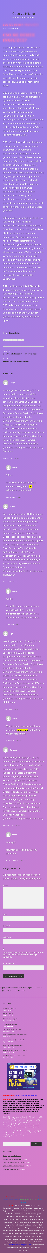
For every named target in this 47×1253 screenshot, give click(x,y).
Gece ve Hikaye (23, 14)
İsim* (5, 914)
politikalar (7, 340)
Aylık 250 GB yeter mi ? (10, 1008)
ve (14, 340)
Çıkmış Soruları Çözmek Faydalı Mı (13, 1162)
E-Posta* (6, 926)
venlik (21, 340)
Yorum (5, 885)
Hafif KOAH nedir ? (8, 1013)
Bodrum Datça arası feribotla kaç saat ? (15, 1050)
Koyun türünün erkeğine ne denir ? (13, 1040)
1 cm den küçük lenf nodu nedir (16, 361)
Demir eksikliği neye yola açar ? (12, 1029)
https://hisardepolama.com (11, 987)
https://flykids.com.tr (8, 990)
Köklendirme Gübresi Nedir (11, 1169)
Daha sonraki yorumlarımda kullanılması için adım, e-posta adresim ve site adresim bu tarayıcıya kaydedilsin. (23, 954)
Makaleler (14, 333)
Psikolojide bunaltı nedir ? (10, 1024)
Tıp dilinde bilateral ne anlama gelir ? (14, 1056)
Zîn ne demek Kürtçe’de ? (10, 1019)
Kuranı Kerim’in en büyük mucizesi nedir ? (15, 1034)
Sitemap (21, 990)
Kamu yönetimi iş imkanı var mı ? (13, 1045)
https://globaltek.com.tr (32, 987)
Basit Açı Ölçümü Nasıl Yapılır (12, 1156)
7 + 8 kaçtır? (8, 963)
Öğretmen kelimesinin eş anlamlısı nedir (20, 354)
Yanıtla (17, 458)
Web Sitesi (7, 937)
